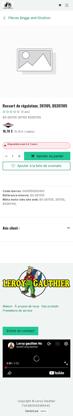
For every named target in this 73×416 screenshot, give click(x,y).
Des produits (49, 306)
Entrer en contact (20, 331)
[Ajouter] (19, 156)
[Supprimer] (6, 156)
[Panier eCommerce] (59, 5)
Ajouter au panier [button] (49, 156)
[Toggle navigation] (66, 5)
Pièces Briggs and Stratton (28, 18)
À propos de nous (27, 306)
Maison (7, 306)
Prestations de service (17, 310)
